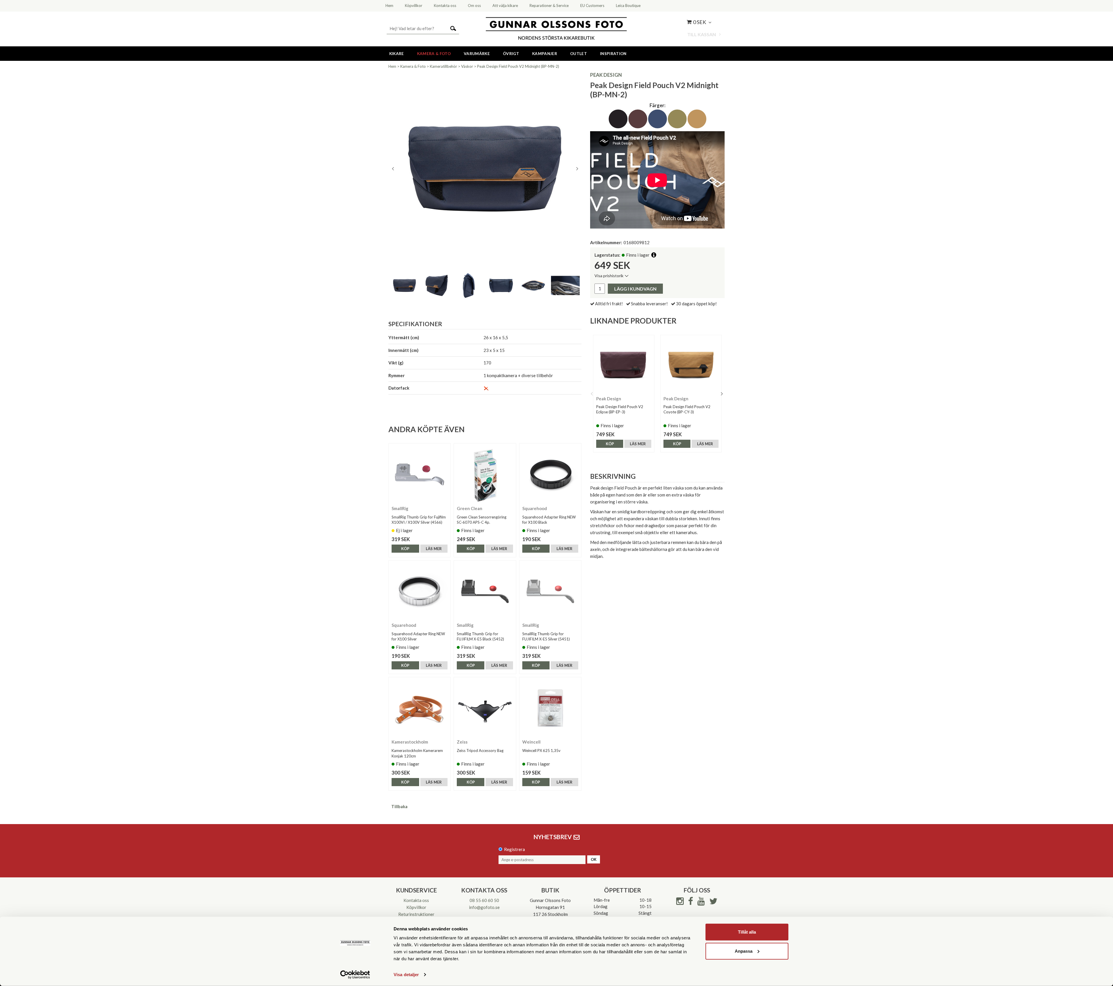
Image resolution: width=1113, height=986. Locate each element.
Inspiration (613, 53)
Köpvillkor (416, 907)
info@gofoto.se (484, 907)
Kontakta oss (416, 900)
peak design (606, 75)
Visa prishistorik (608, 275)
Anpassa (743, 950)
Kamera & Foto (434, 53)
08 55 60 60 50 (484, 900)
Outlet (578, 53)
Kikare (396, 53)
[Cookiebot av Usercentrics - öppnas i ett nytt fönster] (355, 974)
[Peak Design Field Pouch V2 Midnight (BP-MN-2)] (484, 168)
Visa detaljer (406, 974)
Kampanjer (544, 53)
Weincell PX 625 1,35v (541, 750)
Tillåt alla (747, 932)
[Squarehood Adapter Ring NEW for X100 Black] (550, 474)
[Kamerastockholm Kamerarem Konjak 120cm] (420, 708)
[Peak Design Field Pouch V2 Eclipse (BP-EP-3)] (623, 365)
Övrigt (511, 53)
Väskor (467, 66)
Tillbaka (399, 806)
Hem (392, 66)
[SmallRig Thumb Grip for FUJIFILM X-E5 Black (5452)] (485, 591)
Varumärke (477, 53)
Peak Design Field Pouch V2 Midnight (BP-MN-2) (518, 66)
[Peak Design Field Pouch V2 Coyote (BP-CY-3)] (691, 365)
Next (577, 168)
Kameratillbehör (443, 66)
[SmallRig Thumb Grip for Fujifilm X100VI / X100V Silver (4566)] (420, 474)
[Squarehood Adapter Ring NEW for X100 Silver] (420, 591)
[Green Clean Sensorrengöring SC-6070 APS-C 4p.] (485, 474)
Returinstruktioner (416, 914)
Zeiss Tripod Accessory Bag (480, 750)
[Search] (453, 27)
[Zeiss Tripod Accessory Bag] (485, 708)
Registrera (514, 849)
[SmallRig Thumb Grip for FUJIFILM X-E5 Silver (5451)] (550, 591)
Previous (393, 168)
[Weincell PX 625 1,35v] (550, 708)
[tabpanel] (484, 168)
